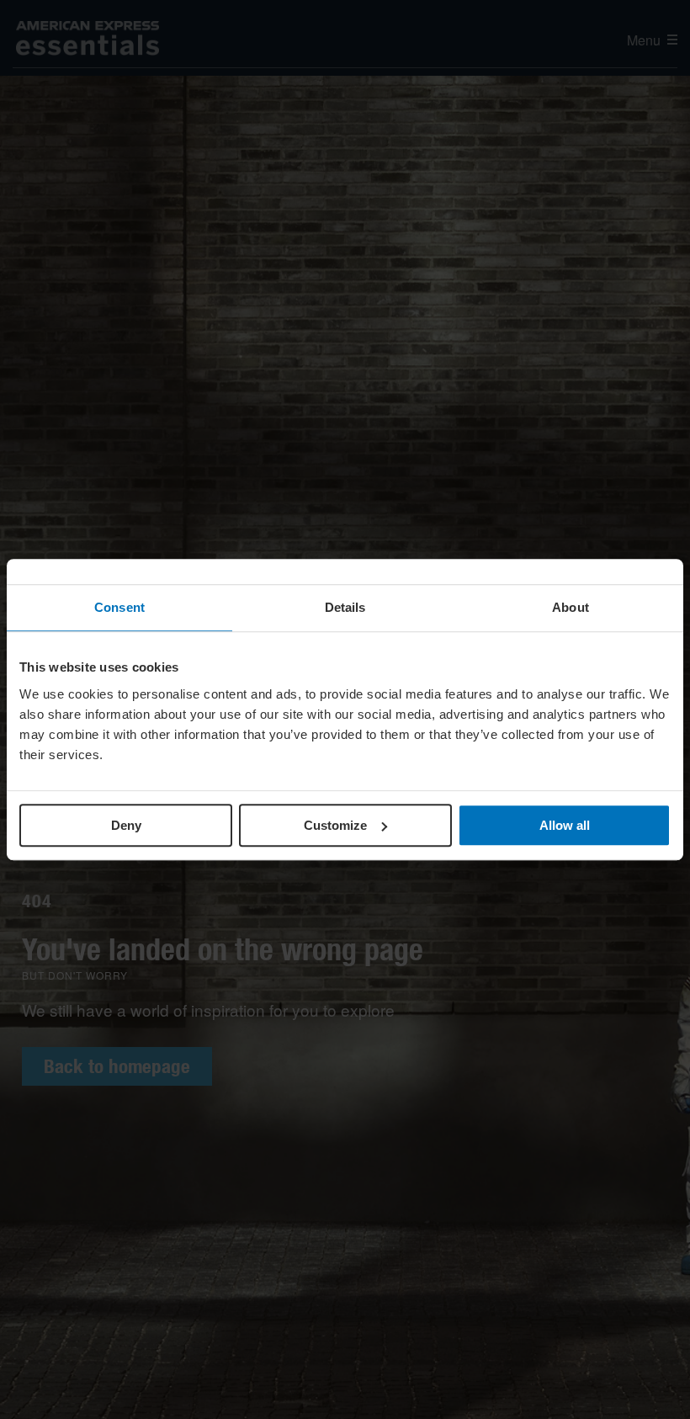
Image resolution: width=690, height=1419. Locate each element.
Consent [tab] (119, 607)
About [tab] (570, 607)
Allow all (564, 825)
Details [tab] (345, 607)
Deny (126, 825)
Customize (335, 825)
